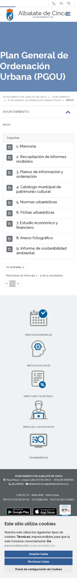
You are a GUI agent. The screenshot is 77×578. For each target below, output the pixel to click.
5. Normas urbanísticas (36, 202)
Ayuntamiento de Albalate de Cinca (25, 97)
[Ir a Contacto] (61, 3)
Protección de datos (16, 499)
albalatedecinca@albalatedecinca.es (48, 484)
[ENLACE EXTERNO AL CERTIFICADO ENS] (65, 511)
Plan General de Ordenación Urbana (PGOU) (34, 100)
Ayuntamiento (61, 97)
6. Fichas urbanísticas (35, 212)
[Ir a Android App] (18, 511)
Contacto (22, 495)
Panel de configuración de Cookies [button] (38, 569)
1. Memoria (26, 146)
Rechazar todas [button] (38, 561)
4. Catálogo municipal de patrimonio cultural (38, 189)
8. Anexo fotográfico (34, 237)
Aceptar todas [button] (38, 553)
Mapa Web (37, 495)
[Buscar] (68, 3)
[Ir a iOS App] (45, 511)
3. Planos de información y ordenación (39, 174)
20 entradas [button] (13, 267)
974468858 (17, 484)
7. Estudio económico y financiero (37, 225)
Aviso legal (52, 495)
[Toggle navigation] (68, 15)
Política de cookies (62, 499)
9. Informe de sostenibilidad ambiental (41, 250)
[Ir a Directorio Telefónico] (53, 3)
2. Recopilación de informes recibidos (41, 159)
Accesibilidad (40, 499)
